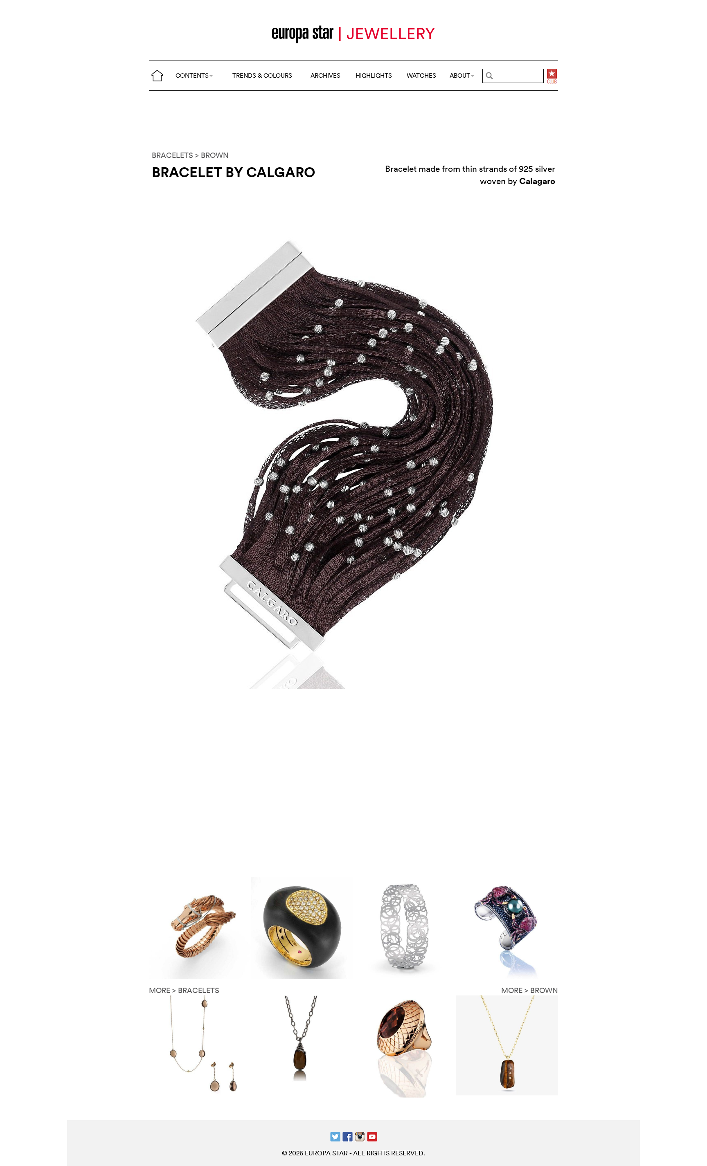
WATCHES (421, 75)
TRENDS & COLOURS (262, 75)
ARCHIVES (325, 75)
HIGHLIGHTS (374, 75)
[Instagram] (360, 1136)
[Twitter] (335, 1136)
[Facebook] (347, 1136)
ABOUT (460, 75)
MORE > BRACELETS (184, 990)
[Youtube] (372, 1136)
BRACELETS (172, 155)
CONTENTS (192, 75)
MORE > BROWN (529, 990)
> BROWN (212, 155)
